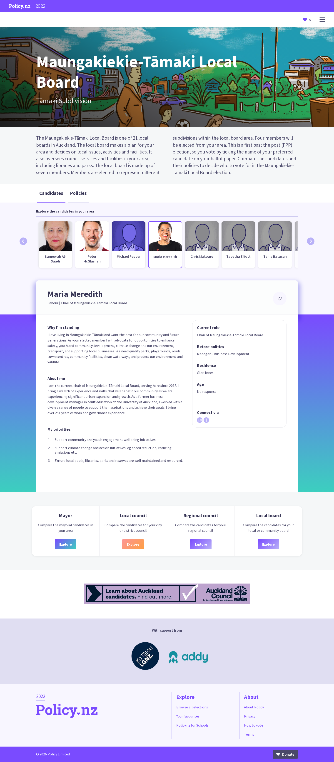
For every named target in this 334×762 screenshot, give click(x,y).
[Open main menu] (322, 19)
